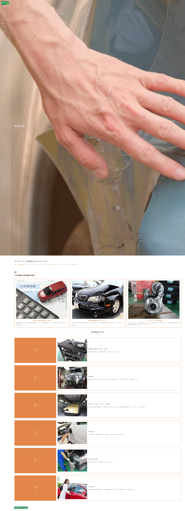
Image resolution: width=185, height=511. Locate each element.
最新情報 (3, 24)
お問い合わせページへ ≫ (21, 325)
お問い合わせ (3, 28)
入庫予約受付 (3, 31)
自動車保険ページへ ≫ (76, 325)
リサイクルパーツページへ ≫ (134, 325)
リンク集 (3, 35)
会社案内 (3, 20)
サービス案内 (3, 12)
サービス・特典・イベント (5, 16)
